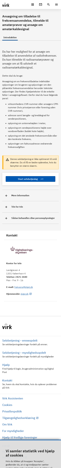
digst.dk (25, 293)
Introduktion (10, 37)
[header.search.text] (48, 4)
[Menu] (56, 4)
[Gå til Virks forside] (30, 326)
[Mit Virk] (33, 4)
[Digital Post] (41, 4)
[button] (30, 195)
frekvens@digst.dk (23, 287)
